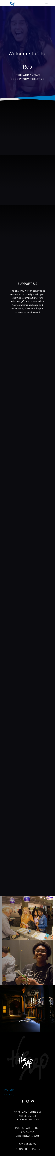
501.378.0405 (27, 1144)
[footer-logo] (28, 1058)
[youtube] (32, 1101)
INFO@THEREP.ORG (27, 1148)
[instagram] (27, 1101)
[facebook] (22, 1101)
